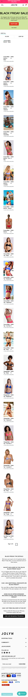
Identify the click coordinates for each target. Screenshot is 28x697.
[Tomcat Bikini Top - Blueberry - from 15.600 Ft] (8, 268)
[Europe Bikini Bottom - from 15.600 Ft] (8, 221)
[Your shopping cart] (26, 6)
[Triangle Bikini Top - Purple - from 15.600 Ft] (8, 503)
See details (14, 27)
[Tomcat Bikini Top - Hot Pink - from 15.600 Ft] (8, 315)
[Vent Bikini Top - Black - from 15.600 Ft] (8, 527)
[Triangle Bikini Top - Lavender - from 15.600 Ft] (8, 456)
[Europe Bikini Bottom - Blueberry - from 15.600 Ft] (8, 72)
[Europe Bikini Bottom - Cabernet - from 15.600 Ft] (8, 97)
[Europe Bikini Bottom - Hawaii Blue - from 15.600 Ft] (8, 123)
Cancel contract (7, 694)
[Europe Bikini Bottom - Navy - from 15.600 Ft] (8, 198)
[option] (14, 1)
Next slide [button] (26, 1)
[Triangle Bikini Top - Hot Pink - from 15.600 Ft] (8, 433)
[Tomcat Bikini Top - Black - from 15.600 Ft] (8, 245)
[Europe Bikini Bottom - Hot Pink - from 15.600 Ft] (8, 148)
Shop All (3, 33)
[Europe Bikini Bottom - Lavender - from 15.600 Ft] (8, 173)
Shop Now (14, 23)
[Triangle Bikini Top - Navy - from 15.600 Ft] (8, 480)
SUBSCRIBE (22, 664)
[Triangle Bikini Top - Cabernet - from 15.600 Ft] (8, 409)
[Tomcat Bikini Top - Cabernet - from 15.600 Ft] (8, 292)
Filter (7, 36)
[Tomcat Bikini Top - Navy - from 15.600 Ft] (8, 339)
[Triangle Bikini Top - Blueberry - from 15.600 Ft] (8, 386)
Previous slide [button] (2, 1)
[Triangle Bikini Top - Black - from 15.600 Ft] (8, 362)
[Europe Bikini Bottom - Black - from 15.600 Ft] (8, 47)
